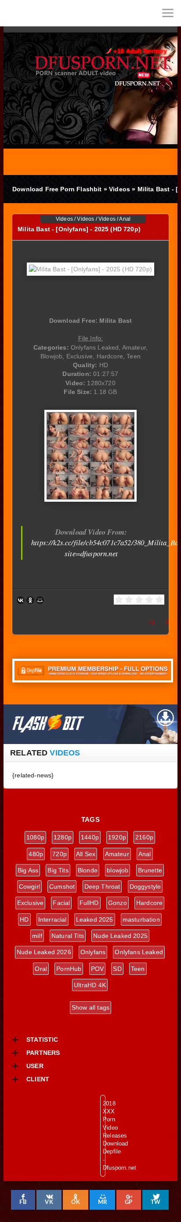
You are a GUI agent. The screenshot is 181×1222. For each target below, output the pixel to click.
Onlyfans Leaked (139, 952)
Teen (138, 968)
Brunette (150, 870)
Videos (64, 219)
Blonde (88, 870)
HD (24, 919)
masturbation (141, 919)
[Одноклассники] (30, 600)
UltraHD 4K (90, 985)
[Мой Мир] (40, 600)
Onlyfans (92, 952)
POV (97, 968)
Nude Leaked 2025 (120, 935)
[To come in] (39, 13)
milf (37, 935)
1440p (90, 837)
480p (36, 853)
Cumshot (62, 886)
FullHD (89, 902)
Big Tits (57, 870)
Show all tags (90, 1007)
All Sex (85, 853)
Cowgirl (29, 886)
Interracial (52, 919)
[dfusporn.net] (13, 13)
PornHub (68, 968)
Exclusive (30, 902)
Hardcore (149, 902)
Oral (41, 968)
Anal (124, 219)
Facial (61, 902)
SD (117, 968)
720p (59, 853)
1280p (63, 837)
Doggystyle (145, 886)
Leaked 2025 (94, 919)
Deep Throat (102, 886)
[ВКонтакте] (21, 600)
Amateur (117, 853)
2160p (144, 837)
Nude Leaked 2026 (44, 952)
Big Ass (28, 870)
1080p (35, 837)
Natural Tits (67, 935)
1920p (117, 837)
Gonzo (117, 902)
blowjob (117, 870)
